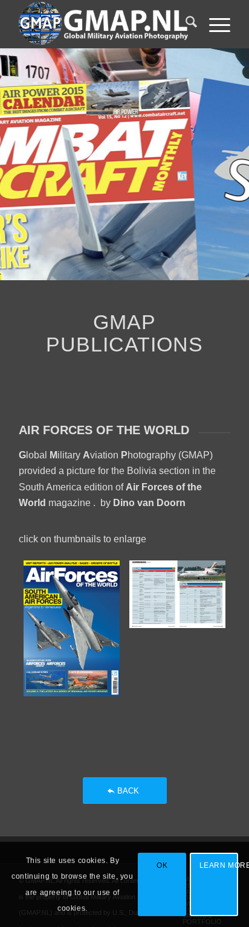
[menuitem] (185, 24)
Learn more (218, 865)
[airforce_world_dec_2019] (177, 628)
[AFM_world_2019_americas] (71, 628)
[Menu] (213, 24)
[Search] (185, 24)
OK (162, 865)
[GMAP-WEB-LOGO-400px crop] (103, 24)
